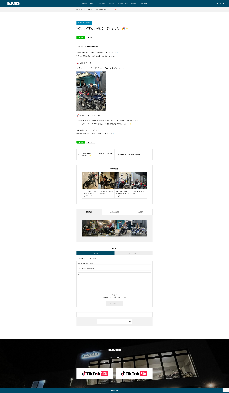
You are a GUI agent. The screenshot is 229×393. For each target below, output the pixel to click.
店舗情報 (133, 3)
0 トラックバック (133, 253)
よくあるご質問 (100, 3)
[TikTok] (220, 3)
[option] (90, 185)
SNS (91, 3)
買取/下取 (111, 3)
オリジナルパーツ (123, 3)
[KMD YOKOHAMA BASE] (13, 3)
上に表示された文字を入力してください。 (114, 297)
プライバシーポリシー (110, 363)
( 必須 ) (85, 263)
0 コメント (95, 253)
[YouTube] (224, 3)
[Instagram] (217, 3)
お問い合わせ (143, 3)
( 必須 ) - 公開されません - (86, 268)
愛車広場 (88, 23)
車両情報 (84, 3)
